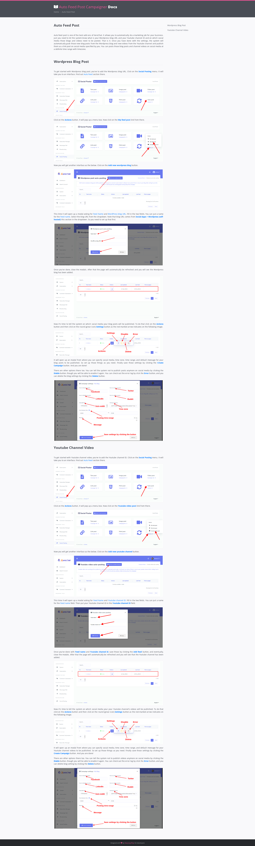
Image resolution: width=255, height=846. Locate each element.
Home (56, 12)
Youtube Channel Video (177, 30)
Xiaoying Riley (129, 843)
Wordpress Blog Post (176, 25)
